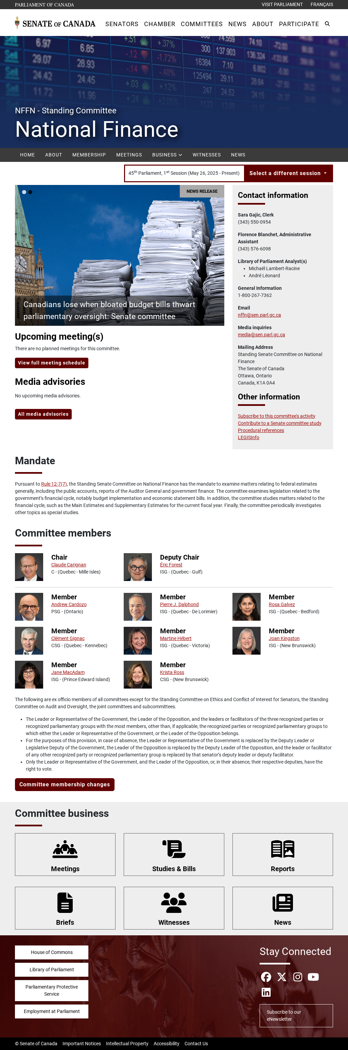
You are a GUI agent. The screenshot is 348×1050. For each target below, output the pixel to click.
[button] (122, 24)
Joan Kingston (284, 638)
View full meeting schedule (51, 362)
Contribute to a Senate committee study (279, 423)
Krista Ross (172, 672)
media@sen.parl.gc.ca (261, 334)
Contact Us (196, 1043)
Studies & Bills (174, 869)
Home (27, 154)
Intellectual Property (127, 1043)
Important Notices (82, 1043)
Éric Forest (171, 564)
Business (165, 154)
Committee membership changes (64, 784)
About (53, 154)
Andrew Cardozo (69, 604)
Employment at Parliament (52, 1011)
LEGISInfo (248, 437)
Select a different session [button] (286, 173)
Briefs (65, 922)
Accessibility (166, 1043)
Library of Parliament (52, 969)
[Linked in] (266, 992)
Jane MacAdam (68, 672)
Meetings (129, 154)
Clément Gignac (68, 638)
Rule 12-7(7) (54, 484)
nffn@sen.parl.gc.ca (259, 315)
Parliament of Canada (45, 4)
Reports (283, 869)
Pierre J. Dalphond (179, 604)
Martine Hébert (176, 638)
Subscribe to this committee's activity (276, 416)
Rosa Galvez (282, 604)
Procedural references (261, 430)
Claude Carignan (68, 564)
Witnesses (207, 154)
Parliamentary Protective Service (51, 990)
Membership (89, 154)
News (238, 154)
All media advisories (43, 414)
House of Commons (52, 952)
